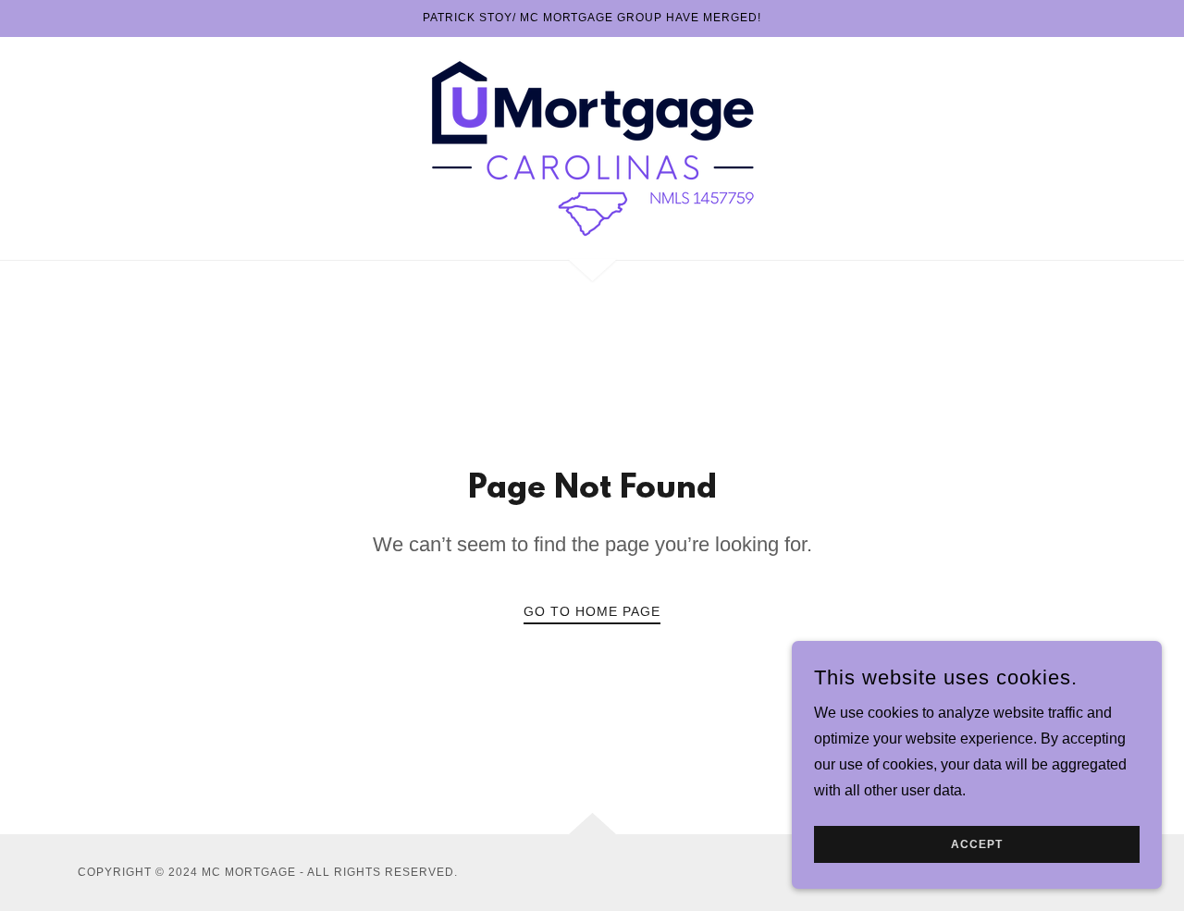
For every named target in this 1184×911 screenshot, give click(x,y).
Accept (977, 844)
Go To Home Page (592, 611)
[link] (592, 147)
